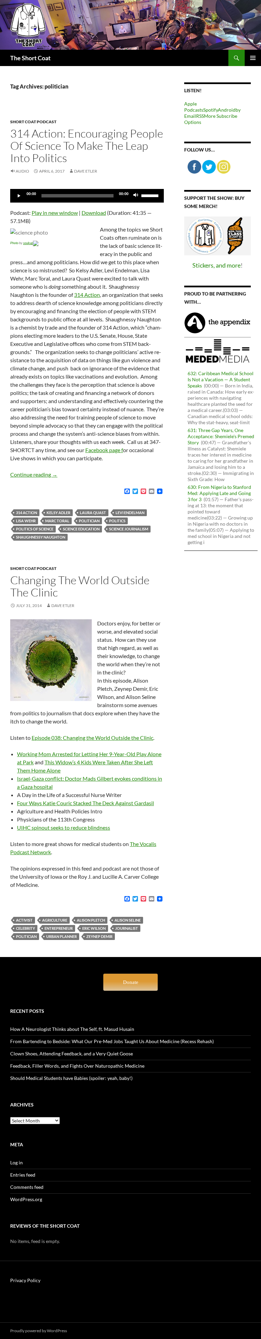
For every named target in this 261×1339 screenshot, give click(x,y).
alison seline (128, 920)
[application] (87, 196)
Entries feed (22, 1175)
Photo (14, 243)
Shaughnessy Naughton (40, 537)
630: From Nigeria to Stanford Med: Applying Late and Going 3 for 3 (219, 493)
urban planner (61, 936)
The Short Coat (30, 58)
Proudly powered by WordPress (38, 1330)
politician (89, 521)
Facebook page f (104, 450)
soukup (28, 243)
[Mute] (136, 195)
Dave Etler (85, 171)
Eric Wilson (94, 928)
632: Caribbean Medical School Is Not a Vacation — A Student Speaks (221, 379)
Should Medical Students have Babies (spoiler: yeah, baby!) (71, 1078)
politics (117, 521)
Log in (16, 1162)
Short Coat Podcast (33, 121)
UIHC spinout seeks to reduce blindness (63, 827)
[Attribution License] (35, 243)
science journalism (128, 529)
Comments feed (27, 1187)
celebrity (25, 928)
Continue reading (33, 474)
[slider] (150, 195)
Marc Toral (57, 521)
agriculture (54, 920)
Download (94, 212)
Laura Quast (93, 512)
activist (24, 920)
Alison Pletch (91, 920)
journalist (126, 928)
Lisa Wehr (26, 521)
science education (81, 529)
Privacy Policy (25, 1280)
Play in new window (55, 212)
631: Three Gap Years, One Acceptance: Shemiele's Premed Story (221, 436)
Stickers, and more (216, 265)
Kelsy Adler (58, 512)
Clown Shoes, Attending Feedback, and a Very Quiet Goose (71, 1053)
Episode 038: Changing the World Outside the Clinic (92, 737)
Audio (22, 171)
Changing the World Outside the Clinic (80, 586)
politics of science (34, 529)
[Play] (19, 195)
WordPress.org (26, 1199)
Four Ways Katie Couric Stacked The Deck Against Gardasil (85, 803)
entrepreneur (59, 928)
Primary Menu (253, 58)
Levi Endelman (130, 512)
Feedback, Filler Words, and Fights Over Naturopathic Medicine (77, 1066)
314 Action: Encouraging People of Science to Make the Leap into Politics (86, 145)
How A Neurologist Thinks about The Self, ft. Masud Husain (72, 1029)
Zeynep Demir (99, 936)
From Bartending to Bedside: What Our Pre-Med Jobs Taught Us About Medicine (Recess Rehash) (112, 1041)
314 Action (87, 294)
